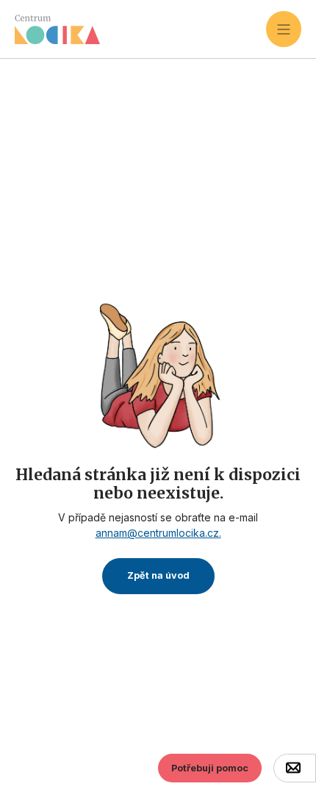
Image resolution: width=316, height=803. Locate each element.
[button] (283, 28)
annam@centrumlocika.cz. (158, 533)
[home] (140, 29)
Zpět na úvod (158, 575)
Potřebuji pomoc (209, 768)
